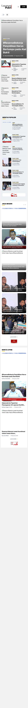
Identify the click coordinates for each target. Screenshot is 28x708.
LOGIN (23, 6)
